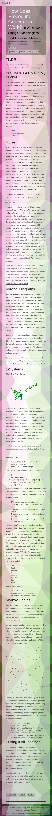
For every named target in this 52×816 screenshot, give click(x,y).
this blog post (39, 773)
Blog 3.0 (6, 3)
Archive (22, 795)
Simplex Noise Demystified (17, 284)
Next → (31, 795)
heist (12, 48)
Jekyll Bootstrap (37, 808)
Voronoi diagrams (13, 294)
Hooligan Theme (29, 810)
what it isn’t (19, 85)
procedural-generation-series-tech (24, 52)
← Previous (11, 795)
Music (20, 735)
